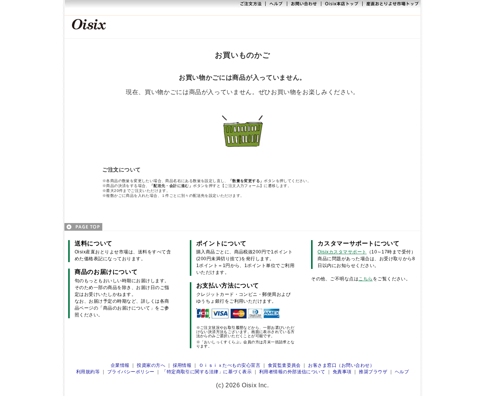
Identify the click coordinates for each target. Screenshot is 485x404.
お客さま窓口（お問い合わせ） (341, 365)
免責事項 (342, 371)
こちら (365, 278)
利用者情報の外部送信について (292, 371)
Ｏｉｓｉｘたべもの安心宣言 (229, 365)
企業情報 (120, 365)
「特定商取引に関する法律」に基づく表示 (207, 371)
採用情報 (182, 365)
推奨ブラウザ (373, 371)
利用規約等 (88, 371)
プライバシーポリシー (131, 371)
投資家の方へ (151, 365)
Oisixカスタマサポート (342, 252)
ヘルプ (402, 371)
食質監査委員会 (284, 365)
